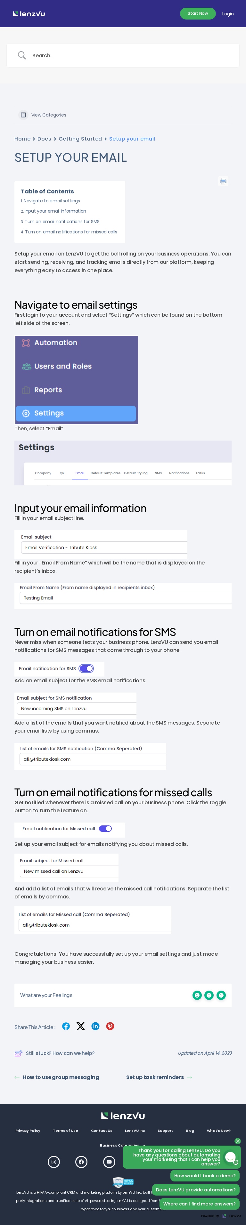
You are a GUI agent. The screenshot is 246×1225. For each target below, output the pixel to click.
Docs (44, 138)
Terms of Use (65, 1130)
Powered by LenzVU (221, 1215)
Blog (190, 1130)
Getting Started (80, 138)
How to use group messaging (61, 1077)
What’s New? (219, 1130)
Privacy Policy (27, 1130)
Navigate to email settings (52, 201)
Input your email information (55, 211)
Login (228, 14)
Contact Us (101, 1130)
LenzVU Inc (135, 1130)
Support (165, 1130)
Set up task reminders (155, 1077)
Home (22, 138)
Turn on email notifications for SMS (62, 221)
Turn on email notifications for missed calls (71, 232)
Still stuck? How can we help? (60, 1053)
